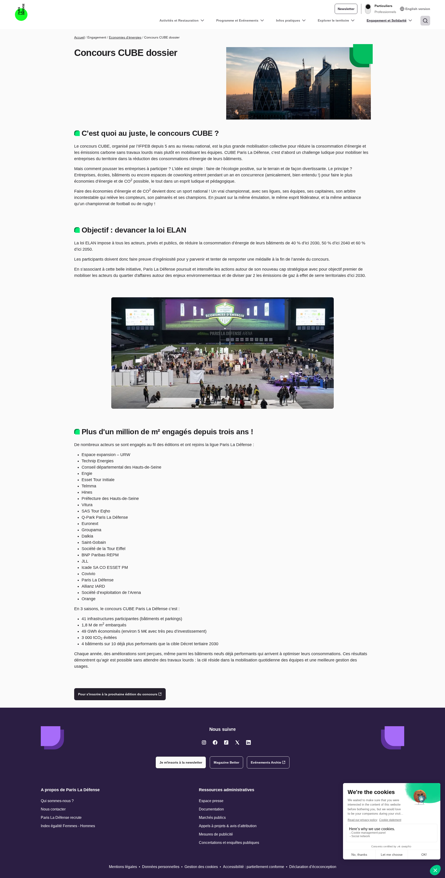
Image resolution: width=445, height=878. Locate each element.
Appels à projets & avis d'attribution (228, 826)
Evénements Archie (266, 762)
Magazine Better (226, 762)
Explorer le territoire (333, 20)
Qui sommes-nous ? (57, 801)
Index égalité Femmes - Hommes (68, 826)
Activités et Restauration (179, 20)
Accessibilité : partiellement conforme (253, 867)
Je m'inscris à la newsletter (180, 762)
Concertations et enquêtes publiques (229, 843)
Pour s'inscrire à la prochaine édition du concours (117, 694)
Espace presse (211, 801)
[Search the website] (425, 21)
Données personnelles (160, 867)
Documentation (211, 809)
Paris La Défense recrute (61, 818)
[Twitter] (204, 742)
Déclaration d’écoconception (312, 867)
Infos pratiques (288, 20)
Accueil (79, 37)
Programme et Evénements (237, 20)
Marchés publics (212, 818)
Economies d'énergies (125, 37)
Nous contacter (53, 809)
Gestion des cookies (201, 867)
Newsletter (346, 9)
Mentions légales (123, 867)
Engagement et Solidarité (387, 20)
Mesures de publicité (216, 834)
